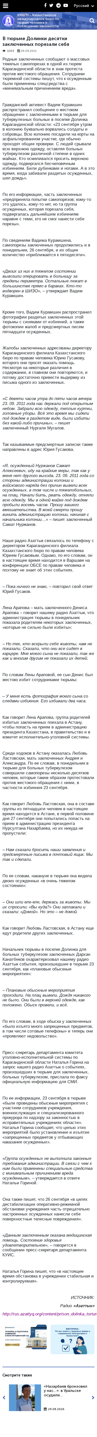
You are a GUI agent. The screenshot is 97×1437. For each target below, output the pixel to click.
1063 (10, 51)
